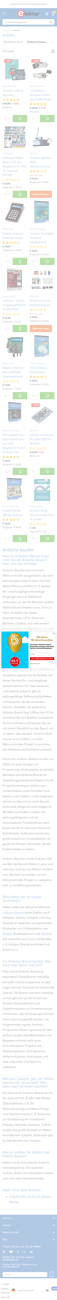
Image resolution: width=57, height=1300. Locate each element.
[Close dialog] (54, 633)
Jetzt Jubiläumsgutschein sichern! (42, 659)
